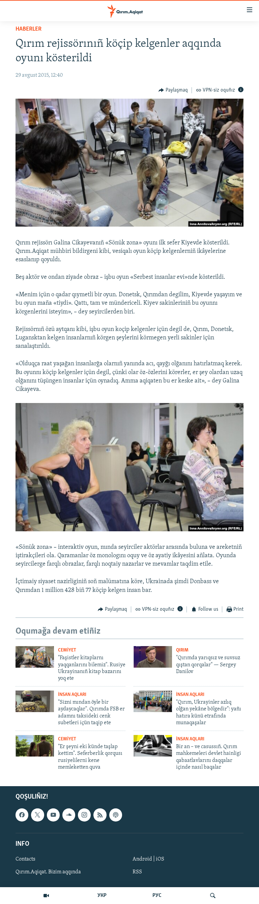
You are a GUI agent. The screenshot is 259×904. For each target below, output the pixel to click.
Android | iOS (148, 859)
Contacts (25, 859)
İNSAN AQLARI (72, 694)
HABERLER (28, 29)
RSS (137, 872)
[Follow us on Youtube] (53, 815)
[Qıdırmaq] (213, 895)
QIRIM (182, 650)
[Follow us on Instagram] (84, 815)
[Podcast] (115, 815)
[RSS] (99, 815)
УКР (102, 895)
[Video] (46, 895)
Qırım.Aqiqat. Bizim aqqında (48, 872)
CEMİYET (67, 650)
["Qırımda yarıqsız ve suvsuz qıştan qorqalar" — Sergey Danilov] (153, 657)
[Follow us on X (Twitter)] (37, 815)
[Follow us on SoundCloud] (68, 815)
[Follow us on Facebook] (22, 815)
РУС (157, 895)
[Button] (173, 90)
